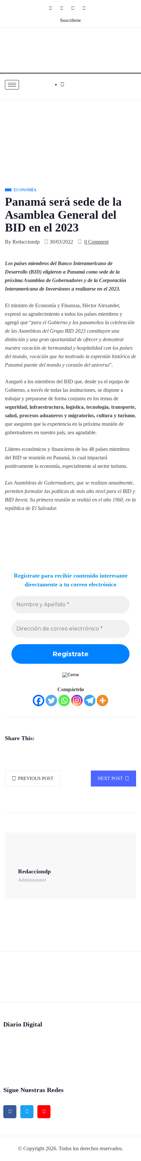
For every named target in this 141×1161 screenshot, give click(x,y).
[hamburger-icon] (12, 84)
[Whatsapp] (64, 700)
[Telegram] (89, 700)
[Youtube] (87, 8)
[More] (102, 700)
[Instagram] (76, 8)
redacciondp (26, 242)
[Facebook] (54, 8)
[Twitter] (65, 8)
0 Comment (96, 242)
